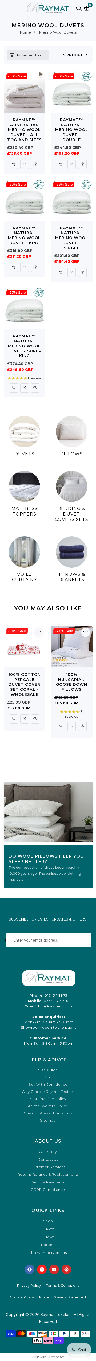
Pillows (48, 1237)
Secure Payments (48, 1182)
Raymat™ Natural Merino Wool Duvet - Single (71, 238)
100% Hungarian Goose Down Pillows (71, 682)
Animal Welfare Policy (48, 1106)
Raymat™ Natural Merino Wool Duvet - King (24, 235)
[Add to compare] (24, 164)
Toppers (48, 1244)
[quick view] (14, 164)
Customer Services (48, 1167)
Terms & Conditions (62, 1285)
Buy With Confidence (48, 1084)
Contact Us (48, 1159)
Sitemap (48, 1120)
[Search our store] (80, 8)
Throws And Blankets (48, 1252)
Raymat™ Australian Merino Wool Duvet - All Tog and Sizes (24, 129)
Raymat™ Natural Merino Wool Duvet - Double (71, 129)
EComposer (55, 1357)
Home (25, 32)
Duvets (48, 1229)
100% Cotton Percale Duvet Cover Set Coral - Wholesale (24, 684)
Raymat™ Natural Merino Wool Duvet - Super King (24, 346)
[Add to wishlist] (38, 632)
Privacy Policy (29, 1285)
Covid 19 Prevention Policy (48, 1113)
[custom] (29, 1269)
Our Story (48, 1151)
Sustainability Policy (48, 1099)
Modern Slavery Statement (62, 1297)
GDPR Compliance (48, 1189)
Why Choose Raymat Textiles (48, 1091)
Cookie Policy (22, 1297)
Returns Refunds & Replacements (48, 1174)
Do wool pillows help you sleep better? (46, 859)
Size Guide (48, 1070)
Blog (48, 1077)
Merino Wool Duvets (58, 32)
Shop (48, 1221)
